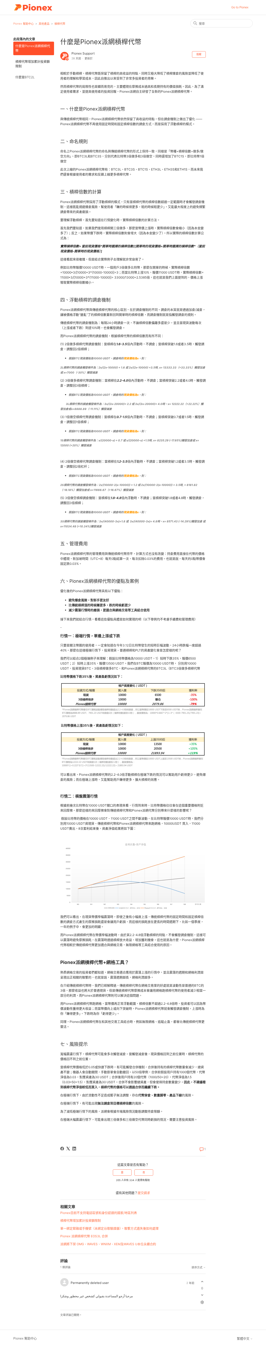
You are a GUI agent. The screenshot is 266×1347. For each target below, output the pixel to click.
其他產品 (44, 23)
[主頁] (33, 7)
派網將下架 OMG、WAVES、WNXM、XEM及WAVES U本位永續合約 (108, 1244)
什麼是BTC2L (24, 77)
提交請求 (144, 1193)
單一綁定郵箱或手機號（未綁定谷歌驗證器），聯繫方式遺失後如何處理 (109, 1228)
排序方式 (197, 1267)
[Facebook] (62, 1148)
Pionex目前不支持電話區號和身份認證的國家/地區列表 (98, 1213)
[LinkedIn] (74, 1148)
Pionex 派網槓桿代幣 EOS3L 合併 (84, 1236)
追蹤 (198, 54)
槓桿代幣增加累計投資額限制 (32, 64)
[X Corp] (68, 1148)
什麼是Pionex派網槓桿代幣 (32, 48)
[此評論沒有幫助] (202, 1294)
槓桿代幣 (59, 23)
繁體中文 (243, 1338)
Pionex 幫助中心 (23, 23)
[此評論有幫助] (202, 1281)
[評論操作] (202, 1302)
